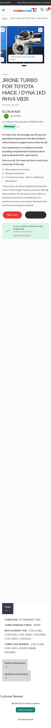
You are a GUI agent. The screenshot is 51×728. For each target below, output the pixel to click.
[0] (46, 9)
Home (4, 18)
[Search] (42, 9)
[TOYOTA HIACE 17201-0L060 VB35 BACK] (2, 30)
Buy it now (35, 215)
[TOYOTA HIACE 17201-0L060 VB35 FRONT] (40, 30)
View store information (22, 235)
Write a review (25, 709)
